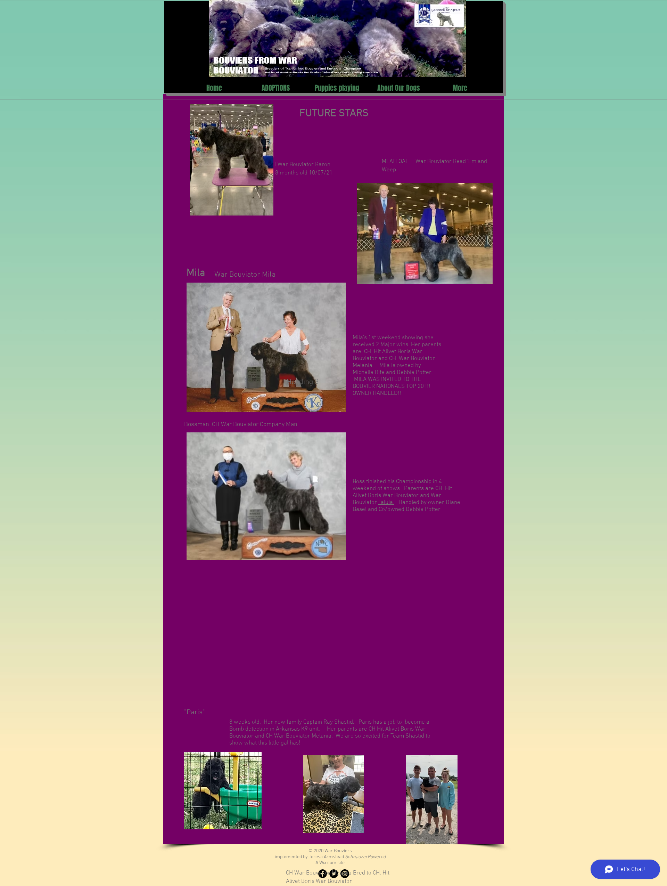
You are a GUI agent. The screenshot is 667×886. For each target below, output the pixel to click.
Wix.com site (332, 863)
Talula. (386, 502)
